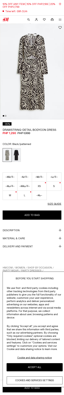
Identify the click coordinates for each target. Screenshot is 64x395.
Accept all (34, 367)
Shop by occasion (40, 267)
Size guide (54, 203)
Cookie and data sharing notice (34, 357)
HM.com (8, 267)
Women (20, 267)
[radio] (7, 155)
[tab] (3, 116)
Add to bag (32, 215)
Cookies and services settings (34, 380)
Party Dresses (31, 270)
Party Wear (11, 270)
